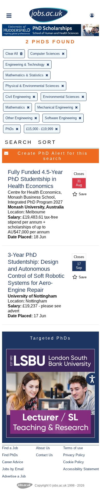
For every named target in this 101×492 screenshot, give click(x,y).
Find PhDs (10, 455)
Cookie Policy (73, 462)
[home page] (48, 21)
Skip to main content (20, 4)
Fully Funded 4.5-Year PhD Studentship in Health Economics (35, 179)
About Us (43, 448)
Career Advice (12, 462)
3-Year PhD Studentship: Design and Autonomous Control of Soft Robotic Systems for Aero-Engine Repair (36, 272)
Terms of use (73, 448)
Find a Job (10, 448)
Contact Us (44, 455)
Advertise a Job (14, 476)
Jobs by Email (13, 469)
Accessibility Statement (81, 469)
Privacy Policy (74, 455)
